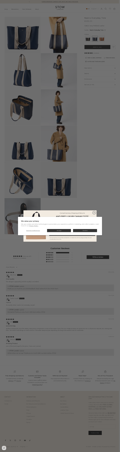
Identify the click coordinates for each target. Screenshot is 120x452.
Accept (59, 230)
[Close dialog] (94, 212)
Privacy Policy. (33, 226)
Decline (85, 230)
